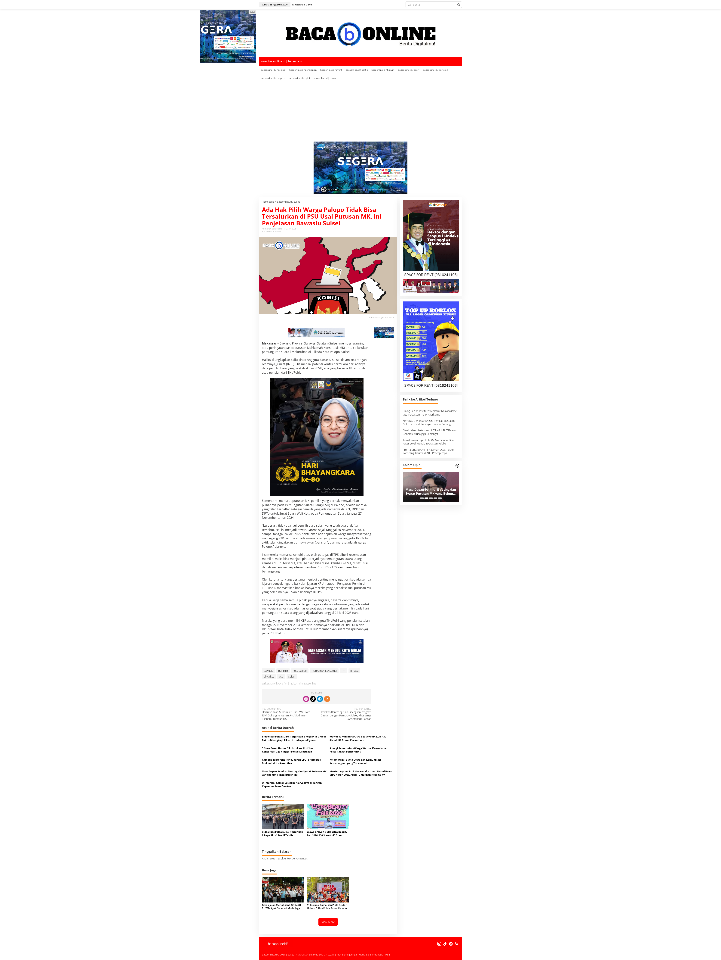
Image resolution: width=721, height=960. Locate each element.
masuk (280, 858)
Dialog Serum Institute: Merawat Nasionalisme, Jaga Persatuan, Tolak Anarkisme (430, 412)
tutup (252, 11)
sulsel (291, 676)
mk (343, 670)
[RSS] (327, 699)
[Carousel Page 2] (426, 498)
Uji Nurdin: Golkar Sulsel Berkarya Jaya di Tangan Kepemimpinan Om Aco (292, 784)
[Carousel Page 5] (440, 498)
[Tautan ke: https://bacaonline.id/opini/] (457, 465)
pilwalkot (269, 676)
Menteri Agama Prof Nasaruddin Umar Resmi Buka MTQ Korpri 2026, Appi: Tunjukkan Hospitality (361, 773)
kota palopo (300, 670)
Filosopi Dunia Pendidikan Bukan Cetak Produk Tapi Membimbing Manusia (431, 492)
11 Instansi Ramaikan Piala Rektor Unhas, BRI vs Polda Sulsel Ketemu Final (327, 906)
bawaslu (268, 670)
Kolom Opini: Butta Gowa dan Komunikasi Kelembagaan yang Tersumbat (355, 761)
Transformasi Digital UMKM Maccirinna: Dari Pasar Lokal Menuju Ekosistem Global (428, 441)
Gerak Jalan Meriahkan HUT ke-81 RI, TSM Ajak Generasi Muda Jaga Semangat (281, 906)
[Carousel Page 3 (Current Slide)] (431, 498)
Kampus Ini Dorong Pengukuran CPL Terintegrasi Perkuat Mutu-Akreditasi (291, 761)
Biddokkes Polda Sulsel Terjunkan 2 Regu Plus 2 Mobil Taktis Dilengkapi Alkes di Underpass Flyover (294, 738)
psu (281, 676)
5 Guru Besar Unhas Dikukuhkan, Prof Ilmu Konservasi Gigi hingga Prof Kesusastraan (288, 749)
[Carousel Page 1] (422, 498)
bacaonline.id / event (272, 231)
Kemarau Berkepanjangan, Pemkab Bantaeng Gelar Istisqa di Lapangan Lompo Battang (429, 422)
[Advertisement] (360, 110)
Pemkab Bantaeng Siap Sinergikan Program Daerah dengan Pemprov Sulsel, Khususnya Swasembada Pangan (346, 714)
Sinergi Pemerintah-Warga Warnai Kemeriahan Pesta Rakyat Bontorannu (359, 749)
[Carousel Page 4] (435, 498)
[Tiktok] (313, 699)
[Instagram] (306, 699)
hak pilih (283, 670)
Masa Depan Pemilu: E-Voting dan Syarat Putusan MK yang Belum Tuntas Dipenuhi (294, 773)
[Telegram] (320, 699)
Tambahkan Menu (302, 4)
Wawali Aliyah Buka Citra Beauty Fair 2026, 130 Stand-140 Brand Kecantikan (358, 738)
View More (328, 922)
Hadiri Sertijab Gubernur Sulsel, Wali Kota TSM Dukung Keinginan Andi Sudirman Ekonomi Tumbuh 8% (286, 714)
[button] (459, 5)
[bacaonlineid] (360, 33)
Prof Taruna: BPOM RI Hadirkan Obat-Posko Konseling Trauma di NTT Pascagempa (428, 451)
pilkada (354, 670)
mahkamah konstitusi (324, 670)
